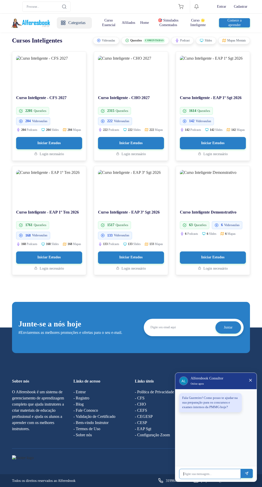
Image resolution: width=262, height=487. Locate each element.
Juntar (228, 327)
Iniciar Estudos (49, 143)
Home (144, 23)
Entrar (221, 6)
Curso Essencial (108, 22)
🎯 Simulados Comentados (168, 22)
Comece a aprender (234, 22)
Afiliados (128, 23)
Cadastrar (240, 6)
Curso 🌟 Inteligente (198, 22)
